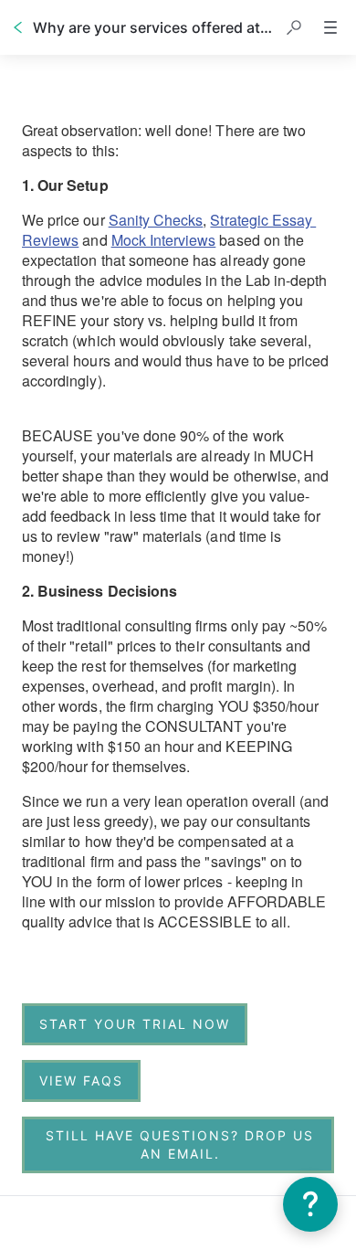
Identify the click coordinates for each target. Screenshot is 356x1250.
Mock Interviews (163, 239)
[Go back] (18, 27)
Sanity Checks (156, 219)
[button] (294, 27)
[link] (134, 1024)
